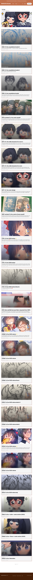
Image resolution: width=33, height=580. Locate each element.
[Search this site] (22, 3)
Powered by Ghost (29, 575)
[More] (19, 3)
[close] (32, 1)
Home (13, 3)
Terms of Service (19, 575)
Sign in (25, 3)
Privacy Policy (14, 575)
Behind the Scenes (6, 3)
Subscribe (29, 3)
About (16, 3)
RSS (22, 575)
